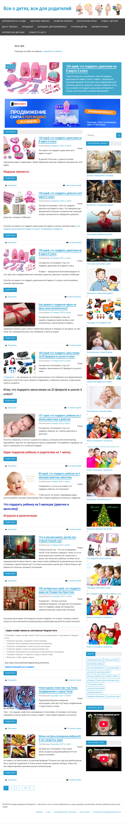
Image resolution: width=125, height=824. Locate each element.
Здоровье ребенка (39, 21)
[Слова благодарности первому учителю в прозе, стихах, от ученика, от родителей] (104, 376)
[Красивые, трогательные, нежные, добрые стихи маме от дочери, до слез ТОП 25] (104, 493)
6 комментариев (74, 463)
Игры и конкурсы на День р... (100, 438)
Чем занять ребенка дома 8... (100, 231)
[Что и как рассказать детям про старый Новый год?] (104, 258)
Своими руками (99, 27)
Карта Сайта (85, 809)
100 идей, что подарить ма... (99, 320)
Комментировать (74, 294)
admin (69, 143)
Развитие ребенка (63, 21)
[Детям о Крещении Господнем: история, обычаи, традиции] (104, 170)
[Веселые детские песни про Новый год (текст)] (104, 523)
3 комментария (75, 342)
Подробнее (10, 175)
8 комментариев (74, 677)
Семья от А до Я (37, 32)
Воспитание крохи (87, 21)
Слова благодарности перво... (100, 379)
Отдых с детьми (109, 21)
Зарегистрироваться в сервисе (19, 664)
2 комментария (75, 526)
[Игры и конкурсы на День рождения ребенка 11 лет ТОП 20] (104, 611)
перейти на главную (52, 51)
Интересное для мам (13, 32)
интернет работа (112, 673)
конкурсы (91, 677)
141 (25, 785)
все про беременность (96, 665)
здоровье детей (103, 669)
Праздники (27, 27)
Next (13, 66)
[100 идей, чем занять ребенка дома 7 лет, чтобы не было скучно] (104, 582)
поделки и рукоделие (95, 685)
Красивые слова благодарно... (100, 290)
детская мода (113, 665)
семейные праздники (95, 693)
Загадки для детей (94, 657)
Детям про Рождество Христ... (100, 202)
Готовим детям (79, 27)
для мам (90, 669)
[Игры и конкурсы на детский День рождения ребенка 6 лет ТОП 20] (104, 641)
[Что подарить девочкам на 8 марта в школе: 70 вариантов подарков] (104, 552)
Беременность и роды (14, 21)
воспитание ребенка (95, 661)
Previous (7, 66)
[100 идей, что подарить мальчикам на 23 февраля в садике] (104, 317)
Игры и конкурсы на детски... (100, 644)
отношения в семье (95, 681)
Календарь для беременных (52, 27)
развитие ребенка (94, 689)
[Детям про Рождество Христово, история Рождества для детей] (104, 199)
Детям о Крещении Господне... (100, 172)
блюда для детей (112, 657)
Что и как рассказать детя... (99, 261)
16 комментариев (74, 725)
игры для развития (95, 673)
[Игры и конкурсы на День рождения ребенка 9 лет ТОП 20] (104, 435)
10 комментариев (74, 405)
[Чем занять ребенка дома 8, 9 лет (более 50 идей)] (104, 228)
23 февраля (9, 374)
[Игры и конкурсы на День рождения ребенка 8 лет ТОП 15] (104, 464)
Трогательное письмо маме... (100, 408)
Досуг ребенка (10, 27)
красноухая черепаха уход (108, 677)
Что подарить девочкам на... (99, 555)
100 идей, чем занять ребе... (99, 585)
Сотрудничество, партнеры (65, 809)
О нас (48, 809)
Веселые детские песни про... (100, 526)
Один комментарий (73, 182)
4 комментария (75, 239)
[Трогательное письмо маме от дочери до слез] (104, 405)
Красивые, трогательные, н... (100, 496)
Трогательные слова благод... (100, 349)
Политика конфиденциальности (107, 809)
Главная (39, 809)
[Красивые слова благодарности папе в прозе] (104, 287)
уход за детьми (113, 693)
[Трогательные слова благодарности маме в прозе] (104, 346)
